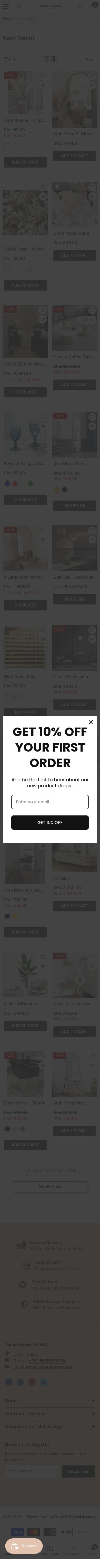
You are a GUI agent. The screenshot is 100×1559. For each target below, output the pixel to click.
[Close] (91, 722)
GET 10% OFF (50, 823)
